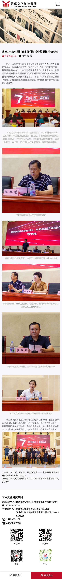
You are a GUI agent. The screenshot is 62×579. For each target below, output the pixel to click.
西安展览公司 (10, 56)
